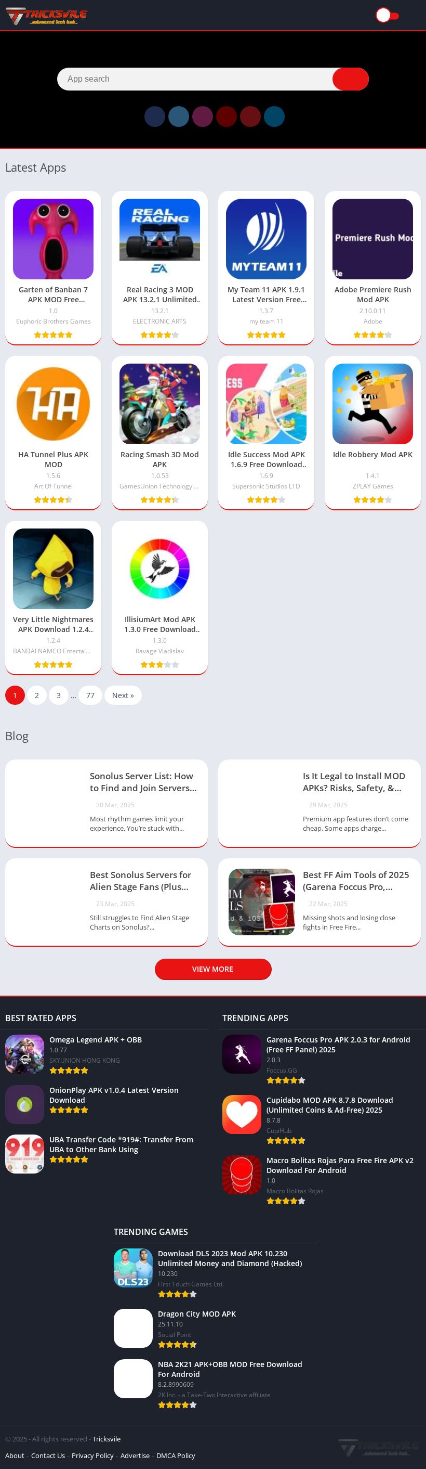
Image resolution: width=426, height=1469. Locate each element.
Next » (123, 695)
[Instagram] (202, 116)
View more (212, 969)
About (14, 1455)
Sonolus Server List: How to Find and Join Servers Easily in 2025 (141, 783)
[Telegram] (274, 116)
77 (90, 695)
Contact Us (48, 1455)
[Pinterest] (250, 116)
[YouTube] (226, 116)
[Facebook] (154, 116)
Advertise (135, 1455)
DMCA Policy (175, 1455)
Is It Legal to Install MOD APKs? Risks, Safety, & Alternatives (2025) (354, 783)
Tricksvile (106, 1439)
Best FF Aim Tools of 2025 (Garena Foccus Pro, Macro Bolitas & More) (356, 882)
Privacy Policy (93, 1455)
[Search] (350, 79)
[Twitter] (178, 116)
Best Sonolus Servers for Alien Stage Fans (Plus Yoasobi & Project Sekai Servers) (140, 882)
